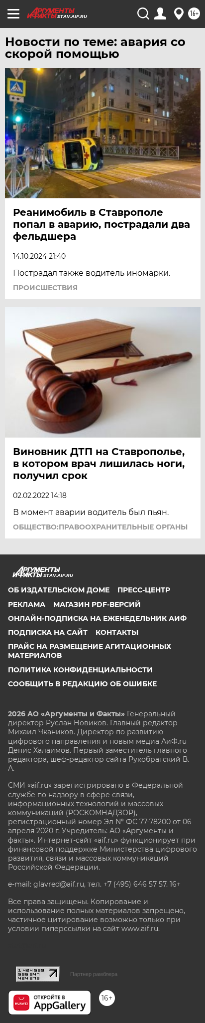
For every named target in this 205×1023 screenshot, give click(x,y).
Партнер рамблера (93, 974)
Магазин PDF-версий (97, 604)
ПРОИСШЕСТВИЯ (45, 287)
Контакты (117, 632)
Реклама (26, 604)
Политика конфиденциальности (80, 669)
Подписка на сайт (48, 632)
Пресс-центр (143, 589)
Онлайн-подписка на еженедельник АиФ (97, 618)
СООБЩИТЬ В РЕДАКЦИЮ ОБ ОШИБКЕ (82, 683)
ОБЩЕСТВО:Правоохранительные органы (100, 526)
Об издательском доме (58, 589)
